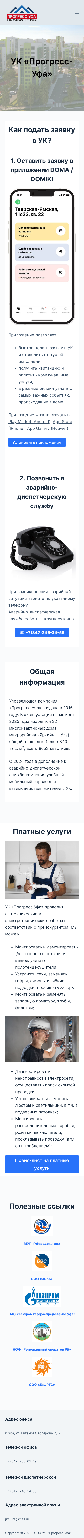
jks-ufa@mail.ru (17, 1519)
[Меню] (77, 12)
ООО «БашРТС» (42, 1384)
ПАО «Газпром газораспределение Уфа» (42, 1314)
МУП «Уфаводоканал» (42, 1244)
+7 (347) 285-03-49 (21, 1461)
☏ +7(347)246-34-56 (41, 632)
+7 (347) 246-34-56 (21, 1491)
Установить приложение (37, 442)
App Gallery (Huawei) (47, 428)
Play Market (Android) (29, 421)
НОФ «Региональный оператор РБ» (42, 1349)
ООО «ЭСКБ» (42, 1279)
